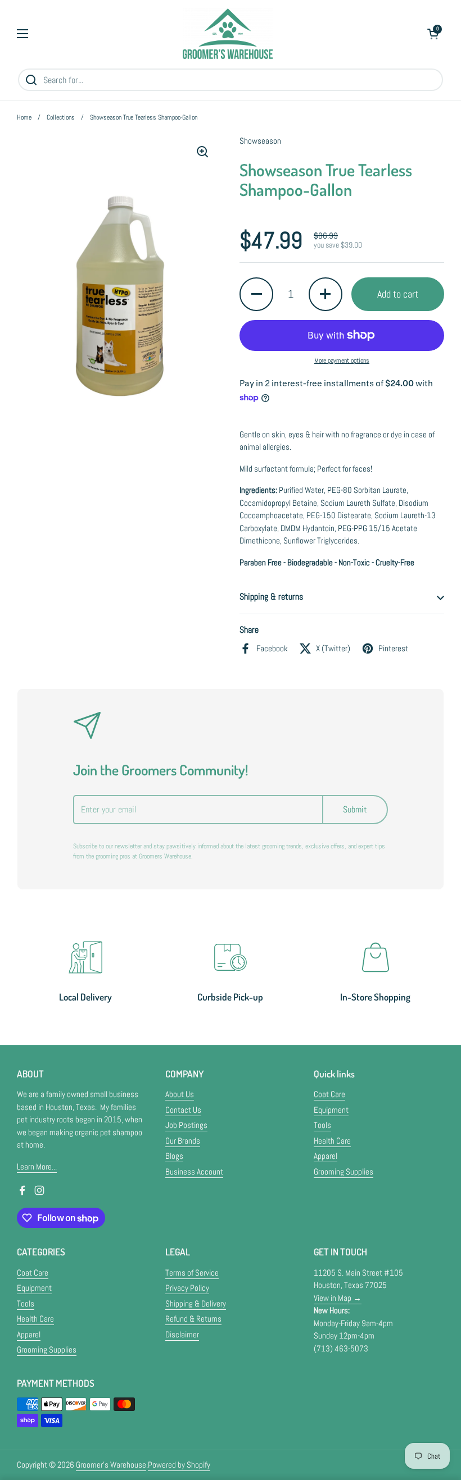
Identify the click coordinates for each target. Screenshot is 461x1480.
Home (24, 117)
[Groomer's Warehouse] (228, 33)
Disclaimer (182, 1334)
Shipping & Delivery (195, 1303)
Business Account (194, 1171)
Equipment (331, 1109)
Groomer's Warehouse (111, 1464)
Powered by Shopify (179, 1464)
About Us (179, 1094)
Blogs (174, 1155)
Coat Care (329, 1094)
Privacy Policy (187, 1287)
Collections (61, 117)
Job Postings (186, 1125)
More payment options (341, 360)
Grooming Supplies (343, 1171)
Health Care (332, 1140)
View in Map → (337, 1297)
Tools (322, 1125)
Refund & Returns (193, 1318)
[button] (433, 33)
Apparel (325, 1155)
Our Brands (182, 1140)
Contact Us (183, 1109)
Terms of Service (192, 1272)
